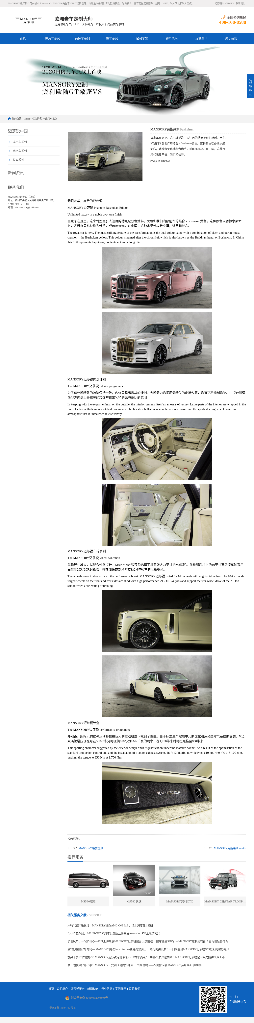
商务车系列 (82, 38)
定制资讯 (201, 38)
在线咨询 (155, 161)
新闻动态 (92, 988)
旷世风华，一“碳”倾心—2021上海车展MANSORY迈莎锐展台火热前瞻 (110, 941)
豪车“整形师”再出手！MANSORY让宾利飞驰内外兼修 (100, 965)
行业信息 (106, 988)
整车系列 (112, 38)
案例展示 (120, 988)
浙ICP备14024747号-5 (62, 1007)
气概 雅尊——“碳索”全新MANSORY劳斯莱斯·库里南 (169, 965)
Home (27, 118)
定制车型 (142, 38)
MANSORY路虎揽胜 (91, 848)
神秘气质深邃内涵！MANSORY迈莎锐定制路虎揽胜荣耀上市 (187, 957)
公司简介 (62, 988)
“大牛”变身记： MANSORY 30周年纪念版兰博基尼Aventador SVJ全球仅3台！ (114, 933)
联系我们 (240, 3)
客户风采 (172, 38)
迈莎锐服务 (78, 988)
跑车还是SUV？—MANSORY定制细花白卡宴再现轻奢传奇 (192, 941)
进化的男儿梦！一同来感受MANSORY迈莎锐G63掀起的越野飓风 (189, 949)
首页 (23, 38)
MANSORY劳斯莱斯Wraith (230, 848)
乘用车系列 (52, 38)
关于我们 (231, 38)
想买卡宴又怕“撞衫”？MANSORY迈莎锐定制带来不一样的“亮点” (107, 957)
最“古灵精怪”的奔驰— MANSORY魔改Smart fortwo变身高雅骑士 (106, 949)
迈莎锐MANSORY (224, 3)
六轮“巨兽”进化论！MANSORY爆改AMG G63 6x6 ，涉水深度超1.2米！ (111, 925)
